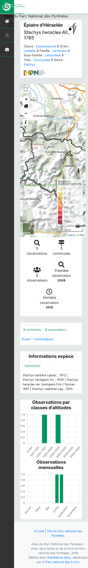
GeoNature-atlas (59, 557)
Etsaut (26, 339)
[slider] (77, 225)
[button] (26, 106)
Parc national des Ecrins (63, 562)
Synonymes (32, 366)
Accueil (39, 531)
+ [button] (26, 99)
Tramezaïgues (43, 339)
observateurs (55, 329)
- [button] (26, 113)
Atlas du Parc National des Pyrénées (36, 16)
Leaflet (71, 235)
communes (32, 329)
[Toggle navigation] (10, 25)
